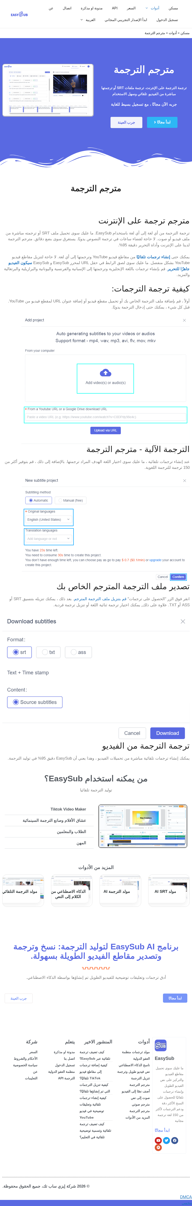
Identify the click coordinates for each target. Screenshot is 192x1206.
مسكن (173, 8)
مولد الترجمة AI (116, 891)
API (115, 8)
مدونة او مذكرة (92, 8)
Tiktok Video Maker (68, 809)
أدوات (155, 8)
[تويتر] (166, 1140)
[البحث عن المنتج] (158, 1147)
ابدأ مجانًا (162, 1130)
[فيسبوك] (174, 1140)
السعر (131, 8)
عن (51, 8)
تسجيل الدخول (167, 20)
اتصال (67, 8)
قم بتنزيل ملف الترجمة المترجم (100, 599)
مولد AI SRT (165, 891)
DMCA (186, 1197)
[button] (49, 809)
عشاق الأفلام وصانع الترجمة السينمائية (54, 820)
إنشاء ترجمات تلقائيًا (153, 257)
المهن (81, 843)
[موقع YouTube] (158, 1140)
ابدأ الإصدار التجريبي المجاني (126, 20)
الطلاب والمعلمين (71, 831)
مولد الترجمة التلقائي (19, 891)
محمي (187, 1202)
